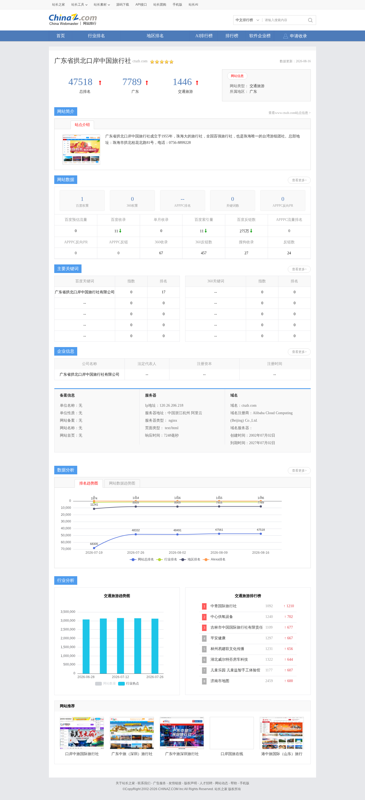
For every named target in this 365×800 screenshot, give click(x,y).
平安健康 (218, 638)
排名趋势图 (88, 483)
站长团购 (159, 4)
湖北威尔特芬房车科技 (229, 659)
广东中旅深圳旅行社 (182, 754)
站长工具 (77, 4)
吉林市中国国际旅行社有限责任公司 (237, 630)
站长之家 (58, 4)
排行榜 (232, 35)
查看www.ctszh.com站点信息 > (290, 113)
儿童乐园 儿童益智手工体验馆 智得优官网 (235, 673)
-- (182, 198)
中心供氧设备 (222, 617)
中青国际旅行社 (224, 606)
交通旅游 (185, 92)
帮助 (234, 783)
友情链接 (175, 783)
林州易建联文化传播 (227, 649)
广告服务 (159, 783)
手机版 (244, 783)
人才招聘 (206, 783)
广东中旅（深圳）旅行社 (132, 754)
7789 (132, 81)
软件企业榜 (260, 35)
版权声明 (190, 783)
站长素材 (100, 4)
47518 (81, 81)
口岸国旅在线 (232, 754)
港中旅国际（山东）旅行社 (281, 755)
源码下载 (122, 4)
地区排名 (155, 35)
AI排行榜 (204, 35)
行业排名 (96, 35)
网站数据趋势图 (122, 483)
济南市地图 (220, 681)
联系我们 (144, 783)
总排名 (85, 92)
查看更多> (299, 180)
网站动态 (221, 783)
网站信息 (237, 76)
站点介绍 (82, 125)
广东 (135, 92)
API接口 (141, 4)
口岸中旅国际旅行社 (82, 754)
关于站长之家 (125, 783)
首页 (60, 35)
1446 (182, 81)
